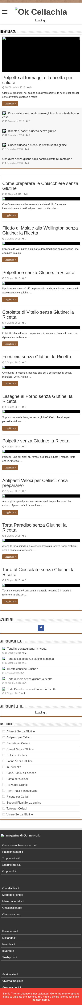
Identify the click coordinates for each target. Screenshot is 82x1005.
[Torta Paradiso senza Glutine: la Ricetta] (3, 689)
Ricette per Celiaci (17, 796)
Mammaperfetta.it (13, 901)
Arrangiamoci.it (11, 987)
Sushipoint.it (9, 957)
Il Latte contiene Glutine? (22, 668)
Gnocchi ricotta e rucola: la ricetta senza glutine (37, 145)
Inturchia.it (8, 944)
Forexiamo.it (10, 931)
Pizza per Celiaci (16, 784)
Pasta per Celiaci (17, 778)
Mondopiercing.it (12, 894)
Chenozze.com (11, 914)
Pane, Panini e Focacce (21, 773)
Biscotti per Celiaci (18, 743)
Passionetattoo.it (12, 851)
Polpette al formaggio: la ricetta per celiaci (37, 80)
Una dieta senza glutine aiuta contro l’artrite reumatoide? (37, 158)
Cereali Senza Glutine (20, 749)
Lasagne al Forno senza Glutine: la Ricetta (37, 399)
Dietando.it (8, 937)
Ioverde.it (8, 950)
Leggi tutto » (10, 103)
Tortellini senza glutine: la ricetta (26, 648)
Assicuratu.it (10, 974)
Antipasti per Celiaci (18, 737)
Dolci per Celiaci (16, 755)
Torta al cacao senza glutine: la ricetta (30, 658)
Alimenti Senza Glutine (20, 731)
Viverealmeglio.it (12, 980)
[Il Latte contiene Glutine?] (3, 668)
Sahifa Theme (11, 993)
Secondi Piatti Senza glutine (23, 802)
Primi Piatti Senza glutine (21, 790)
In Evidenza (8, 32)
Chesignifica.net (12, 907)
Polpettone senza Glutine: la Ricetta (38, 272)
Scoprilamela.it (11, 864)
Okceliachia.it (10, 888)
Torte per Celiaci (16, 808)
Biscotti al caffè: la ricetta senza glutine (32, 131)
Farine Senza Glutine (19, 761)
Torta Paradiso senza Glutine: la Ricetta (34, 527)
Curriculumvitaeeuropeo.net (19, 845)
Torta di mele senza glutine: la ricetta (29, 679)
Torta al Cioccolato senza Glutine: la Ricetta (38, 572)
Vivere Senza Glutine (19, 814)
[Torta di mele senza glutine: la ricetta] (3, 678)
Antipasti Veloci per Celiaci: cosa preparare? (35, 483)
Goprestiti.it (9, 871)
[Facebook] (41, 628)
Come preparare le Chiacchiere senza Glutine (40, 186)
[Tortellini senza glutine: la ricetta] (3, 648)
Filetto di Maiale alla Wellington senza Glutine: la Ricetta (40, 230)
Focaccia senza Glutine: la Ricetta (36, 356)
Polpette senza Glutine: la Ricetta (35, 440)
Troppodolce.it (11, 858)
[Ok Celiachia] (41, 11)
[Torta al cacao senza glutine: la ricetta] (3, 658)
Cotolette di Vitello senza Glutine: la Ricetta (38, 314)
